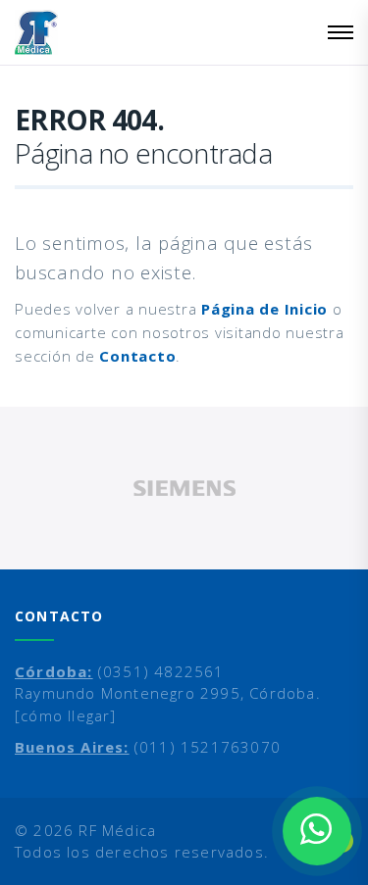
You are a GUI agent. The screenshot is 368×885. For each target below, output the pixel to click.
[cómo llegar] (66, 715)
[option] (184, 488)
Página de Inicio (264, 309)
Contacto (137, 356)
